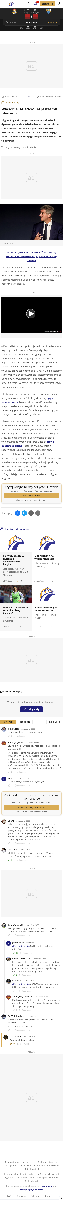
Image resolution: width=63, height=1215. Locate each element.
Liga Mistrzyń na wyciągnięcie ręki (44, 557)
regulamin (46, 1185)
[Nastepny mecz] (61, 19)
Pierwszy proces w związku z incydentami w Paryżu (13, 560)
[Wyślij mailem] (31, 513)
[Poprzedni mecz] (1, 19)
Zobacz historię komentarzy (31, 807)
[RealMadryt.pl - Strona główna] (11, 4)
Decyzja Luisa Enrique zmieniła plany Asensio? (15, 610)
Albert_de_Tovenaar (17, 742)
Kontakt (48, 1195)
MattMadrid (16, 1036)
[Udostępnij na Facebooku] (17, 513)
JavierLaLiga (18, 942)
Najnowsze (8, 721)
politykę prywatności (31, 1189)
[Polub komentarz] (10, 843)
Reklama (35, 1195)
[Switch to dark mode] (29, 4)
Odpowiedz (21, 736)
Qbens (11, 820)
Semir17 (12, 778)
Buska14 (16, 980)
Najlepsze (25, 721)
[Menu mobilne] (4, 4)
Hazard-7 (12, 849)
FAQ (9, 1195)
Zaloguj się (33, 709)
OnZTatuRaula (15, 1016)
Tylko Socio (54, 721)
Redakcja (21, 1195)
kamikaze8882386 (21, 958)
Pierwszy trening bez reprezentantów (46, 609)
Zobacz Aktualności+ (31, 495)
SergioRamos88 (15, 925)
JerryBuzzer (13, 728)
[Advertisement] (31, 1207)
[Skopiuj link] (37, 513)
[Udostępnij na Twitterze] (24, 513)
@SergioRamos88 (21, 946)
